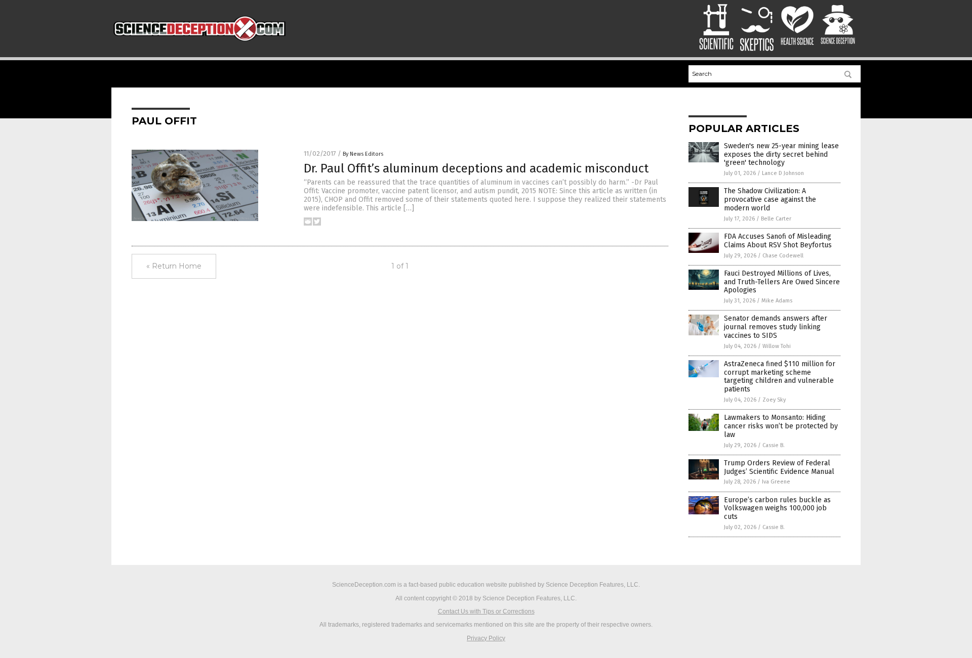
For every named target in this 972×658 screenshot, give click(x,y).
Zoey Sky (774, 400)
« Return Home (173, 266)
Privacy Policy (486, 638)
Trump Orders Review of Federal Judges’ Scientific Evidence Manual (779, 467)
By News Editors (363, 154)
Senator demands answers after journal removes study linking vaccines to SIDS (775, 327)
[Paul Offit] (199, 41)
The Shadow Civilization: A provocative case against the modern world (770, 199)
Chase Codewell (782, 255)
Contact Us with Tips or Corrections (486, 611)
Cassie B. (773, 445)
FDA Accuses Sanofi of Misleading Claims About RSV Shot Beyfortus (778, 240)
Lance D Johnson (783, 173)
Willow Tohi (776, 346)
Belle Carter (776, 218)
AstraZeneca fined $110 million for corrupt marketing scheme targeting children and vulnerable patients (779, 376)
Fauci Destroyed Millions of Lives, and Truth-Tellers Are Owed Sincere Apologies (782, 282)
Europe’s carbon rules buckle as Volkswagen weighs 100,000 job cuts (777, 508)
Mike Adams (776, 300)
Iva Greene (776, 481)
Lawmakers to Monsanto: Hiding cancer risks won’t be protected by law (781, 426)
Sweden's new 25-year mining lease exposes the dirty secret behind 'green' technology (781, 154)
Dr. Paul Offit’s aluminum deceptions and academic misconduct (476, 168)
